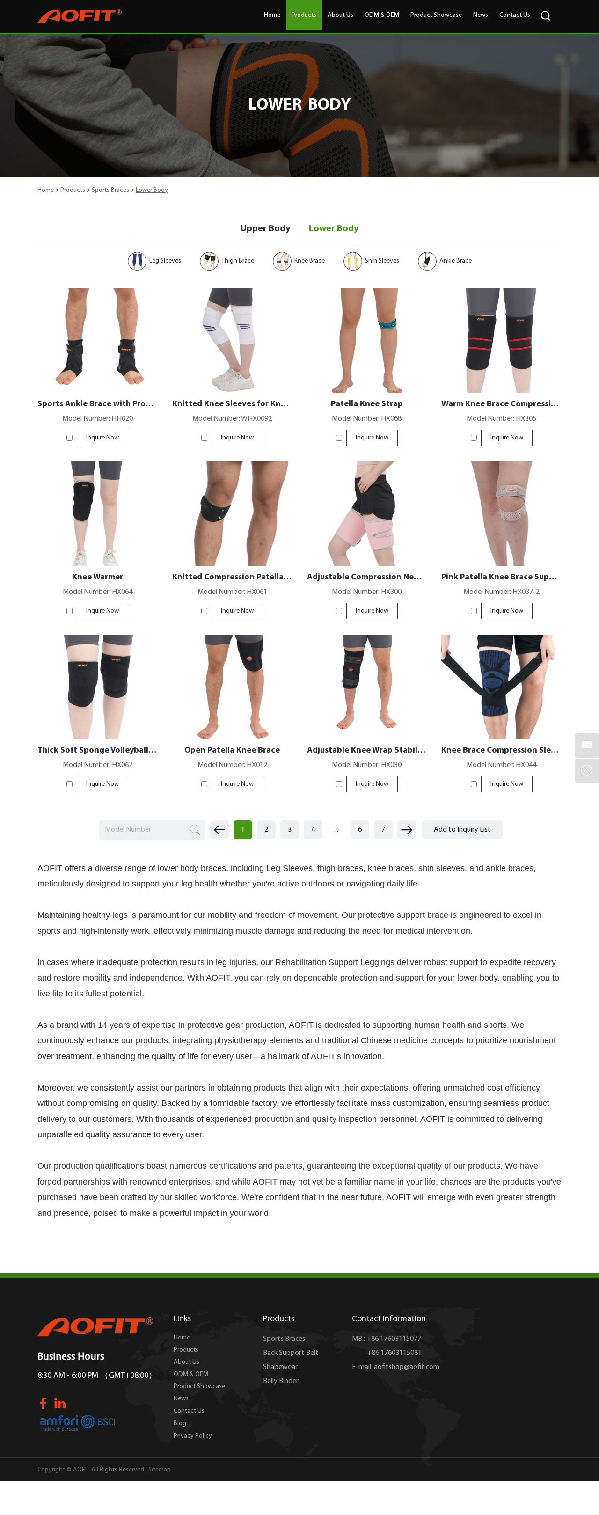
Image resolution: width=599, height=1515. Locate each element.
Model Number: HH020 (97, 419)
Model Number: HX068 (367, 419)
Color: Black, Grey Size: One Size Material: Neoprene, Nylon (97, 503)
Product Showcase (436, 15)
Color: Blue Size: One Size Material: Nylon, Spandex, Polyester (232, 503)
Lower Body (333, 229)
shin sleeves (441, 868)
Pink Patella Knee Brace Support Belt (501, 577)
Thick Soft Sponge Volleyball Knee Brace (97, 751)
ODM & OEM (382, 15)
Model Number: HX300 (367, 592)
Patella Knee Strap (367, 404)
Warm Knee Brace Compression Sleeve (501, 404)
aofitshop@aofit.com (406, 1367)
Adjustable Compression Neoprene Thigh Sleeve (367, 577)
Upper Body (265, 229)
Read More (97, 344)
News (480, 15)
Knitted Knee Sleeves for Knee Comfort (232, 404)
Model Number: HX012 (232, 765)
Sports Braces (110, 190)
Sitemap (159, 1469)
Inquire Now (102, 437)
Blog (180, 1423)
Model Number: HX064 (97, 592)
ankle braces (509, 868)
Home (272, 15)
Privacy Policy (193, 1436)
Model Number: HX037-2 (501, 592)
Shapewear (280, 1367)
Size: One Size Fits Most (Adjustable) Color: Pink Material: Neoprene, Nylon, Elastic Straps (501, 503)
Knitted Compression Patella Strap (232, 577)
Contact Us (514, 15)
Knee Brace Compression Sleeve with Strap (501, 751)
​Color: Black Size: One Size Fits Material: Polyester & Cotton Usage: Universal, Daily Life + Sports (367, 503)
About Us (340, 15)
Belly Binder (281, 1381)
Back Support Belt (291, 1353)
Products (304, 15)
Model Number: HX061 (232, 592)
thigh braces (340, 868)
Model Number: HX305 (501, 419)
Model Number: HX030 (367, 765)
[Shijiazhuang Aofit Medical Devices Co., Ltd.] (79, 16)
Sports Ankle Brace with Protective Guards (97, 404)
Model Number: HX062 (97, 765)
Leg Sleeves (289, 868)
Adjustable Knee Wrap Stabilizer (367, 751)
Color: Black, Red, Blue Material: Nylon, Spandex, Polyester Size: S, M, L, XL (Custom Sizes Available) (501, 676)
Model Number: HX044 (501, 765)
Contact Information (389, 1319)
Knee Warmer (97, 577)
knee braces (391, 868)
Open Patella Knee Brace (232, 751)
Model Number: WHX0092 (232, 419)
